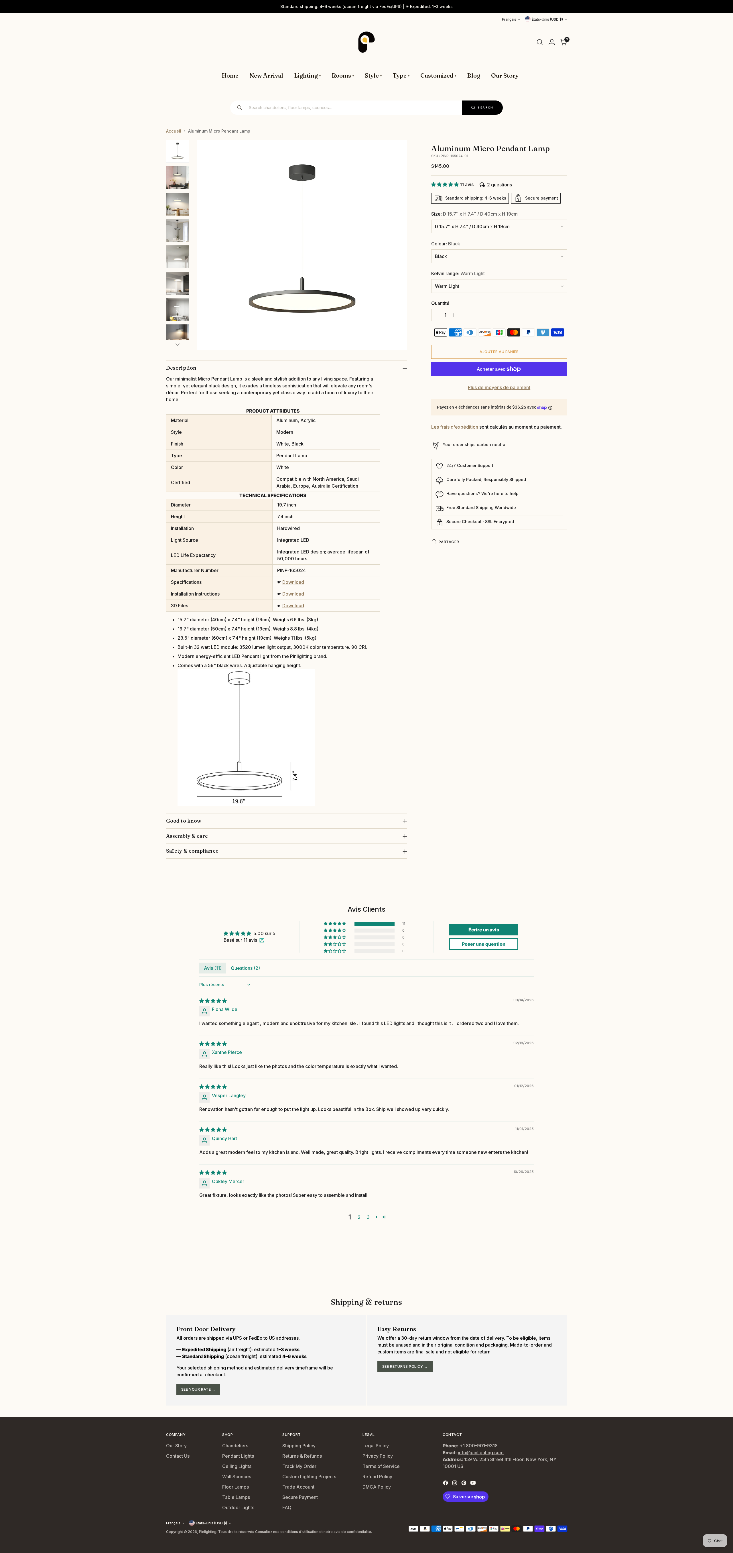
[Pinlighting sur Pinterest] (464, 1483)
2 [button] (359, 1217)
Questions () (245, 968)
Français (509, 19)
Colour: (445, 244)
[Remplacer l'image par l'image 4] (177, 230)
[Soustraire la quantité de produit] (436, 315)
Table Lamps (236, 1497)
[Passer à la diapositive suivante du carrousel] (562, 1267)
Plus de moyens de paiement (499, 387)
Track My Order (299, 1466)
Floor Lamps (235, 1487)
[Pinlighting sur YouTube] (473, 1483)
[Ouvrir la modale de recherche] (539, 42)
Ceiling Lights (236, 1466)
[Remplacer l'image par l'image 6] (177, 283)
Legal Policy (375, 1445)
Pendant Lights (238, 1456)
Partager (449, 542)
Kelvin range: (458, 273)
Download (293, 582)
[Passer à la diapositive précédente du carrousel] (549, 1267)
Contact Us (178, 1456)
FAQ (286, 1507)
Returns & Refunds (302, 1456)
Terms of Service (381, 1466)
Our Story (176, 1445)
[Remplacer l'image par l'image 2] (177, 177)
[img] (213, 1001)
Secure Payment (300, 1497)
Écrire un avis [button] (483, 930)
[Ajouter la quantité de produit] (454, 315)
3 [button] (368, 1217)
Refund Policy (377, 1476)
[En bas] (177, 344)
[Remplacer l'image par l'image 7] (177, 309)
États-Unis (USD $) (547, 19)
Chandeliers (235, 1445)
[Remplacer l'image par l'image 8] (177, 335)
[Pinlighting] (366, 42)
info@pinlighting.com (481, 1452)
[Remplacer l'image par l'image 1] (177, 151)
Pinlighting (207, 1532)
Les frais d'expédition (454, 427)
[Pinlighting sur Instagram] (455, 1483)
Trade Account (298, 1487)
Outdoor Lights (238, 1507)
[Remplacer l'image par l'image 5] (177, 256)
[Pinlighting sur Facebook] (446, 1483)
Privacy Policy (377, 1456)
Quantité (440, 303)
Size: (474, 214)
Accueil (173, 131)
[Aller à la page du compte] (551, 42)
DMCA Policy (376, 1487)
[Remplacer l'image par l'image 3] (177, 204)
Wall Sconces (236, 1476)
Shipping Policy (299, 1445)
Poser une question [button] (483, 944)
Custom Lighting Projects (309, 1476)
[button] (445, 185)
